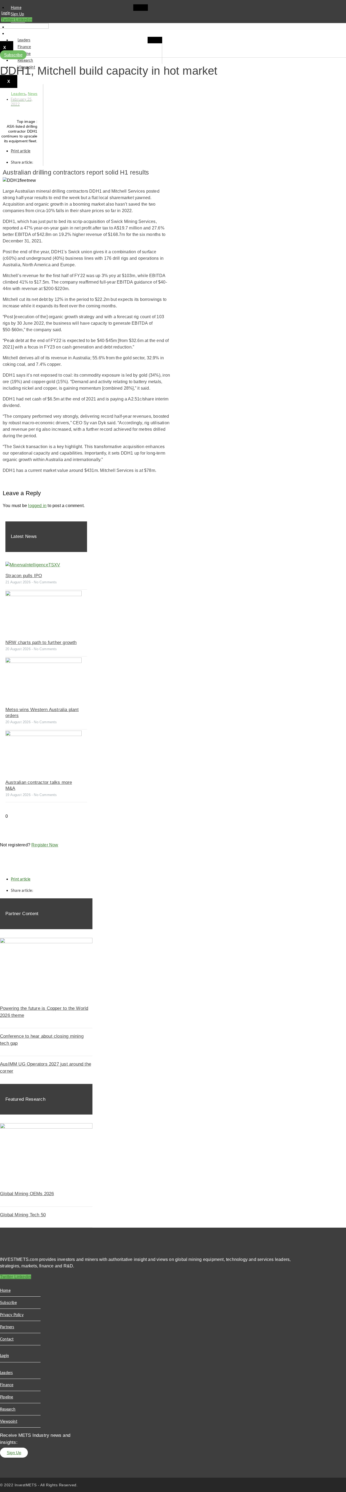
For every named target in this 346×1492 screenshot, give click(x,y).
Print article (21, 151)
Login (5, 13)
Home (16, 8)
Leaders (24, 40)
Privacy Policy (12, 1315)
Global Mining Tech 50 (23, 1214)
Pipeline (6, 1397)
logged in (37, 505)
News (33, 93)
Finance (24, 47)
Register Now (44, 845)
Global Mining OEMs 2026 (27, 1193)
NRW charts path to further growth (41, 642)
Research (25, 61)
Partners (7, 1327)
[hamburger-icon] (140, 7)
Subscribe (19, 34)
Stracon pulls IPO (23, 575)
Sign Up (17, 14)
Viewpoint (8, 1422)
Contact (7, 1339)
